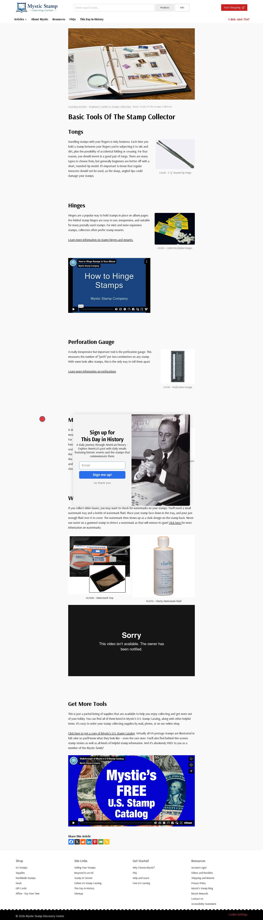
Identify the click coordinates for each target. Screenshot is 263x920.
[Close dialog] (42, 419)
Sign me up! (102, 475)
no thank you (102, 482)
